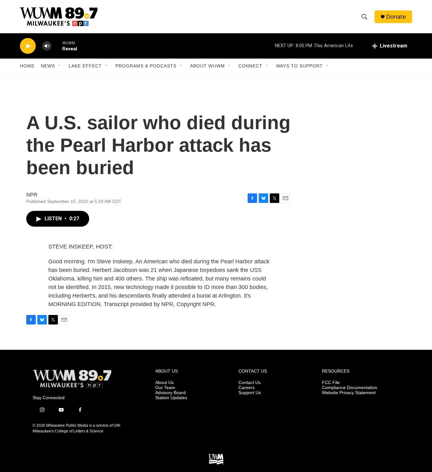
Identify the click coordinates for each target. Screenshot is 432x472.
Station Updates (171, 397)
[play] (28, 46)
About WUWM (207, 65)
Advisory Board (170, 392)
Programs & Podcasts (145, 65)
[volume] (46, 46)
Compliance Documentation (349, 387)
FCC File (331, 382)
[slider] (57, 45)
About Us (164, 382)
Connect (250, 65)
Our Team (165, 387)
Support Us (249, 392)
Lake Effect (85, 65)
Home (27, 65)
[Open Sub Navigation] (59, 65)
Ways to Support (299, 65)
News (48, 65)
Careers (246, 387)
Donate (396, 16)
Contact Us (249, 382)
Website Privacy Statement (349, 392)
